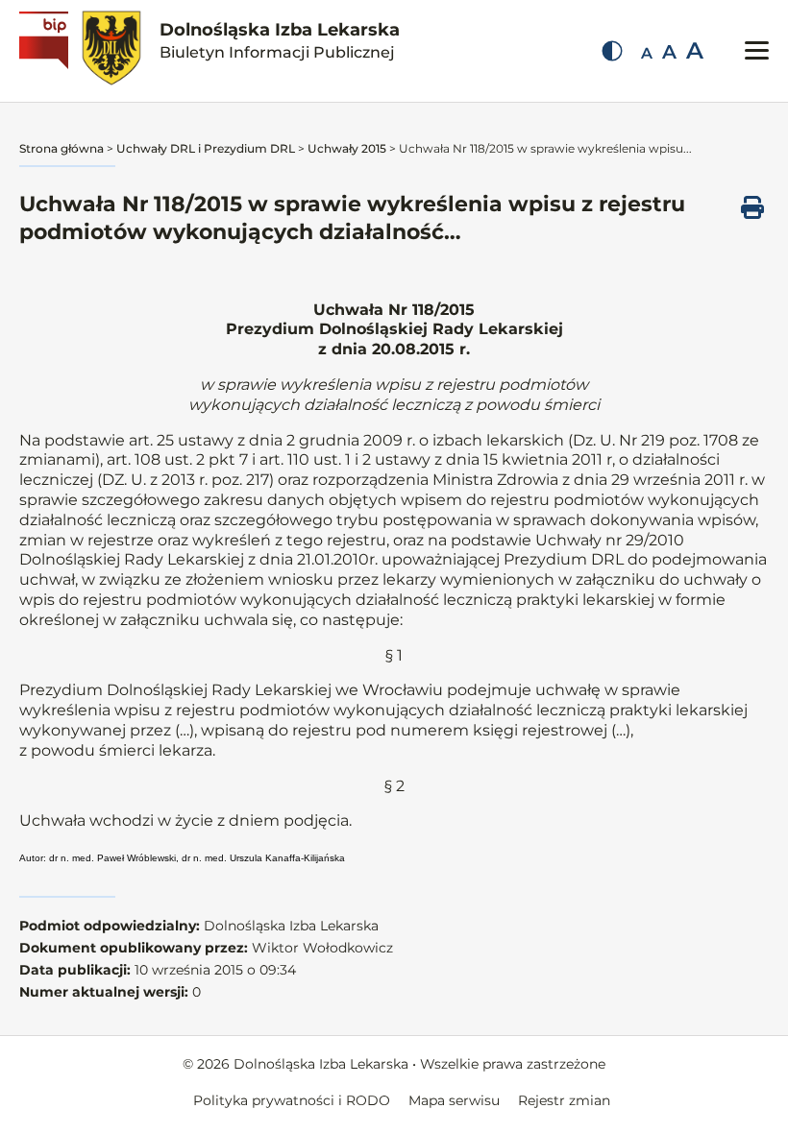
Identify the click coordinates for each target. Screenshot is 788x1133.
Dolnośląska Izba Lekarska (280, 40)
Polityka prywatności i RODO (291, 1100)
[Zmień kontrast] (612, 50)
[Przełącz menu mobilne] (757, 50)
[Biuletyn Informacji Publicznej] (46, 51)
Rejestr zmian (564, 1100)
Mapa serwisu (454, 1100)
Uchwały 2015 (347, 148)
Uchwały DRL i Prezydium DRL (205, 148)
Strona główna (61, 148)
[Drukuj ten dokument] (752, 207)
